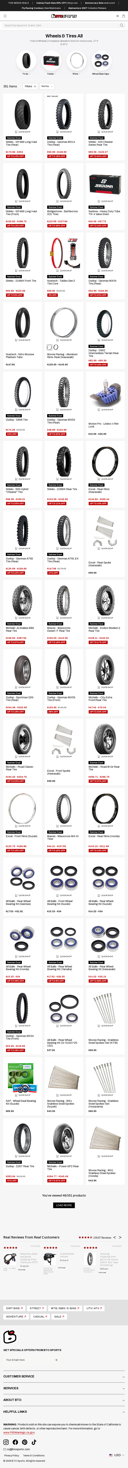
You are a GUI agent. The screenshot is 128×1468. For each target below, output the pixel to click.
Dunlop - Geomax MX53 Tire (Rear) (9, 1270)
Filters (28, 86)
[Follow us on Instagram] (6, 1442)
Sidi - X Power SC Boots (89, 1273)
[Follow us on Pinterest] (24, 1442)
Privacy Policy (11, 1455)
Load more (64, 1205)
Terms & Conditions (33, 1455)
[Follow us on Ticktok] (34, 1442)
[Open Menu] (5, 16)
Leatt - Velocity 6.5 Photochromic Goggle (49, 1271)
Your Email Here (15, 1360)
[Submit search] (122, 25)
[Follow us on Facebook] (15, 1442)
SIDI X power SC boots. (99, 1253)
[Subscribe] (56, 1360)
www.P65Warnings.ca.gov (18, 1432)
